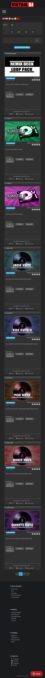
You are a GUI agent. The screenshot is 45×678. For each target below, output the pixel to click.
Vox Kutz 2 (9, 313)
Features (13, 593)
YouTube (15, 661)
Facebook (15, 659)
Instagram (15, 663)
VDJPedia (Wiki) (16, 616)
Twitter (14, 665)
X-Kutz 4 (9, 118)
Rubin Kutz (9, 443)
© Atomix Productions (22, 676)
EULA (13, 642)
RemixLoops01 (11, 53)
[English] (3, 18)
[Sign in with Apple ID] (26, 32)
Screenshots (15, 597)
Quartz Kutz (10, 507)
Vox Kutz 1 (9, 378)
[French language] (9, 18)
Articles (13, 618)
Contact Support (16, 612)
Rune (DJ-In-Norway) (34, 143)
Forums (13, 620)
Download (14, 589)
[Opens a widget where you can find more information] (36, 674)
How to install (30, 114)
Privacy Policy (15, 640)
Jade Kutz (9, 248)
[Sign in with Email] (12, 25)
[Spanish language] (6, 18)
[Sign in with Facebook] (12, 32)
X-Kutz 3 (9, 183)
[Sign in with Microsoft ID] (19, 32)
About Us (14, 635)
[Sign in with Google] (33, 32)
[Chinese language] (18, 18)
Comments (20, 114)
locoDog (37, 78)
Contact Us (14, 637)
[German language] (12, 18)
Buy (12, 591)
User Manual (15, 614)
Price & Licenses (16, 595)
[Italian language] (15, 18)
